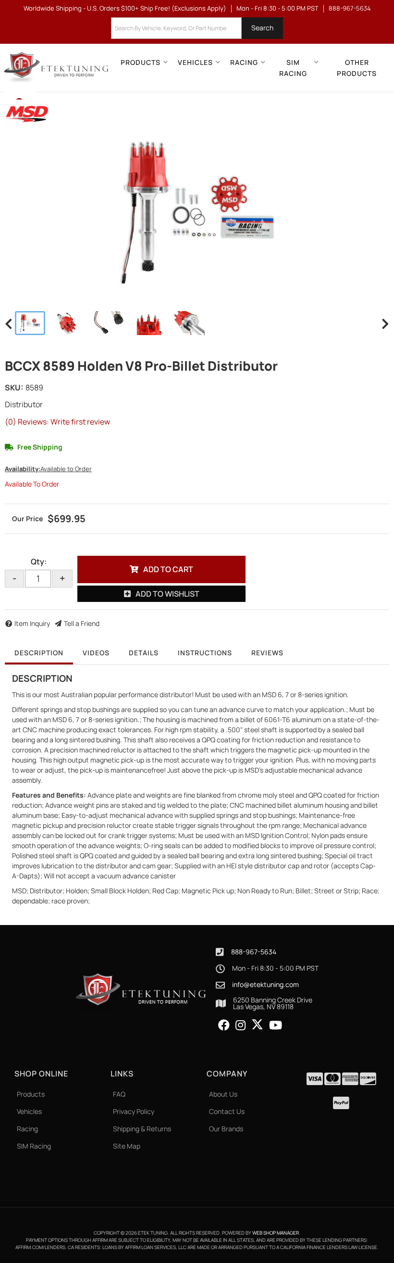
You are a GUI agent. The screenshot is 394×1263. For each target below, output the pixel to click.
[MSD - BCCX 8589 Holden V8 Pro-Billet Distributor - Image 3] (109, 323)
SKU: (14, 387)
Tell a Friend (81, 623)
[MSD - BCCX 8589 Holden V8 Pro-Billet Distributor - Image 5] (188, 323)
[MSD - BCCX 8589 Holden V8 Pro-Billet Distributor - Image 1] (30, 323)
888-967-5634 (253, 951)
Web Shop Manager (275, 1232)
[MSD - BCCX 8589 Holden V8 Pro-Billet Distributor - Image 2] (68, 323)
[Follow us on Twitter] (257, 1024)
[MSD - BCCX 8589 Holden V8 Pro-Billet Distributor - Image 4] (148, 323)
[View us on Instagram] (240, 1025)
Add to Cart (168, 569)
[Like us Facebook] (224, 1025)
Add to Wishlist (167, 593)
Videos (96, 652)
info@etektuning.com (265, 984)
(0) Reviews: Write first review (57, 421)
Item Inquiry (32, 623)
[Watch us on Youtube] (275, 1025)
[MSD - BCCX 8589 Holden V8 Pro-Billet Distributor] (26, 112)
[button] (197, 28)
